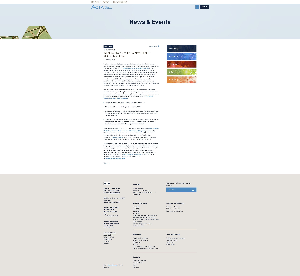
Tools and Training (173, 234)
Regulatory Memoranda (140, 238)
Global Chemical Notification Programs (145, 215)
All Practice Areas (138, 226)
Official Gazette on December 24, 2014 (136, 68)
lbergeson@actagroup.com (132, 154)
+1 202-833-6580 (114, 193)
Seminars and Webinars (175, 203)
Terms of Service (109, 237)
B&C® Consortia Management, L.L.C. (144, 192)
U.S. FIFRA (136, 209)
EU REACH (136, 211)
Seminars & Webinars (173, 207)
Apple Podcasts (138, 263)
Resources (137, 234)
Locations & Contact (110, 233)
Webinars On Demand (173, 209)
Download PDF (153, 46)
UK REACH (136, 213)
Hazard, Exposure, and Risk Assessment (146, 219)
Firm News (136, 194)
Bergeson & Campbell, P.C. (141, 190)
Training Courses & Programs (175, 238)
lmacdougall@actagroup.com (115, 158)
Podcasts (136, 257)
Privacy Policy (108, 235)
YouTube (136, 267)
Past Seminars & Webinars (174, 211)
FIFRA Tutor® (170, 244)
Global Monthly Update (140, 240)
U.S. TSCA (136, 207)
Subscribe (172, 190)
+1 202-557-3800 (113, 190)
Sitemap (106, 243)
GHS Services (137, 221)
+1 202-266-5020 (114, 188)
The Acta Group (112, 265)
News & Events (108, 46)
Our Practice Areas (140, 203)
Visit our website (117, 137)
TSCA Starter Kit (171, 240)
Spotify (135, 265)
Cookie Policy (108, 239)
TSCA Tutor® (170, 242)
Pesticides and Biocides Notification (144, 217)
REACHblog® (137, 242)
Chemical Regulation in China (142, 224)
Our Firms (136, 185)
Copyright (107, 241)
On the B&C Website (139, 260)
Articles (135, 244)
